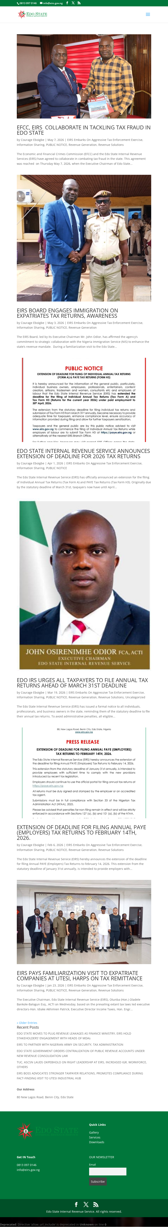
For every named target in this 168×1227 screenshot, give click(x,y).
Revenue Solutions (111, 145)
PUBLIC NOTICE (56, 145)
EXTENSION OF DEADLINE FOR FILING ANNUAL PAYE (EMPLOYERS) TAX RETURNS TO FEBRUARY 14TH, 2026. (81, 832)
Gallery (94, 1132)
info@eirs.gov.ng (28, 1170)
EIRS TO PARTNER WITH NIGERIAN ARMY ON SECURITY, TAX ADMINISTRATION (70, 1044)
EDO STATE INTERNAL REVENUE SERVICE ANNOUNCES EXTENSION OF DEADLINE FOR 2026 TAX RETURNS (83, 453)
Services (94, 1137)
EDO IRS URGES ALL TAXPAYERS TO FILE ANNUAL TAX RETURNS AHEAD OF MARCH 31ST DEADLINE (82, 682)
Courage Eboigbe (32, 140)
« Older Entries (27, 1023)
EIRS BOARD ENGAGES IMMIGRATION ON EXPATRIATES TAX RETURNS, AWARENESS (67, 313)
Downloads (96, 1142)
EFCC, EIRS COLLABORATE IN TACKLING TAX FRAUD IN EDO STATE (84, 130)
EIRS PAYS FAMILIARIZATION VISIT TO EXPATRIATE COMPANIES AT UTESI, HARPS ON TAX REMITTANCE (79, 975)
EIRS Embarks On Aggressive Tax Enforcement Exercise (104, 140)
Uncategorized (135, 697)
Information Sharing (30, 145)
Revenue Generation (83, 145)
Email (92, 1164)
